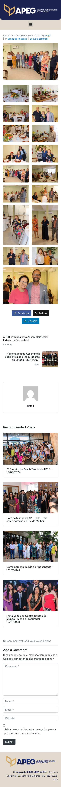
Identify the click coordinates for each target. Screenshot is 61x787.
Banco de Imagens (17, 38)
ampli (48, 35)
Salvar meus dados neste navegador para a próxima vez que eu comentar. (30, 731)
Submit (9, 741)
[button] (30, 24)
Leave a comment (39, 38)
